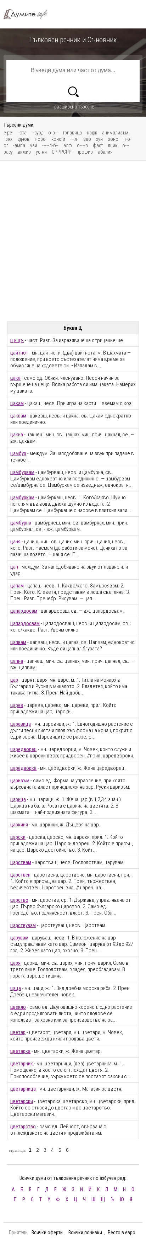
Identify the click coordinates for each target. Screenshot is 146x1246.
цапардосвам (25, 623)
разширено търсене (74, 107)
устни (41, 152)
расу (8, 152)
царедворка (23, 768)
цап (14, 567)
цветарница (23, 1089)
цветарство (23, 1126)
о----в (82, 145)
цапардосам (23, 611)
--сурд (37, 132)
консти (58, 139)
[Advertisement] (73, 241)
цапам (17, 585)
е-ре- (8, 132)
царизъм (19, 780)
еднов (23, 139)
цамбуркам (22, 497)
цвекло (18, 1007)
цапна (16, 661)
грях (8, 139)
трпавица (72, 132)
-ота (22, 132)
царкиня (19, 824)
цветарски (21, 1101)
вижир (24, 152)
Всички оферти (47, 1232)
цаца (15, 988)
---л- (74, 139)
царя (15, 963)
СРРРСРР (62, 152)
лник (112, 145)
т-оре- (40, 139)
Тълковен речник (28, 14)
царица (18, 799)
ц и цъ (17, 340)
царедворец (23, 749)
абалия (105, 152)
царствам (20, 862)
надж (92, 132)
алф (67, 145)
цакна (16, 434)
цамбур (18, 453)
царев (16, 705)
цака (15, 378)
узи (33, 145)
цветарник (21, 1063)
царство (19, 900)
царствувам (23, 925)
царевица (20, 724)
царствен (20, 875)
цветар (18, 1032)
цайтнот (19, 353)
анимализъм (115, 132)
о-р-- (53, 132)
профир (85, 152)
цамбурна (20, 523)
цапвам (18, 642)
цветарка (20, 1051)
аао (87, 139)
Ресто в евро (121, 1232)
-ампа (19, 145)
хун (99, 139)
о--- (125, 145)
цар (14, 680)
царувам (19, 937)
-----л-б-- (50, 145)
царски (18, 837)
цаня (15, 541)
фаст (98, 145)
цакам (17, 403)
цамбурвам (22, 472)
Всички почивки (85, 1232)
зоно (113, 139)
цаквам (18, 415)
